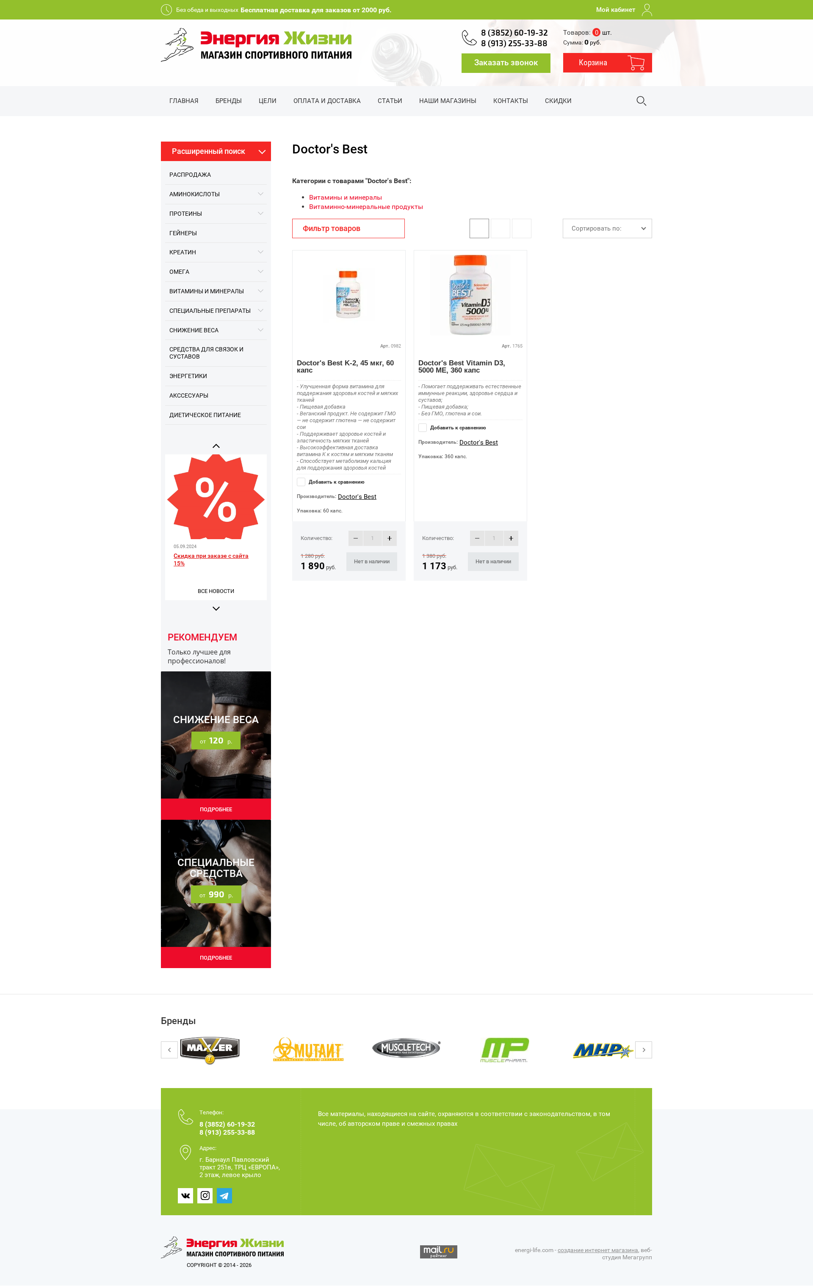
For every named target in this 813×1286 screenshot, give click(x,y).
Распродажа (190, 174)
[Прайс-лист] (521, 228)
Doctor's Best (357, 497)
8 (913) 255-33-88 (514, 44)
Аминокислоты (194, 194)
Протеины (185, 213)
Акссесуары (188, 395)
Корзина (593, 62)
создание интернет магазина (598, 1250)
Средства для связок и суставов (206, 353)
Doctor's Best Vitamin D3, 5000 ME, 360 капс (461, 366)
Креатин (182, 252)
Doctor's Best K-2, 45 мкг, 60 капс (345, 366)
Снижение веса (193, 330)
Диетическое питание (205, 415)
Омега (179, 271)
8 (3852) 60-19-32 (514, 33)
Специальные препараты (210, 310)
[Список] (500, 228)
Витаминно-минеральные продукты (366, 207)
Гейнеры (183, 233)
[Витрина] (479, 228)
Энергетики (188, 376)
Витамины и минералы (206, 291)
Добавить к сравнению (336, 482)
